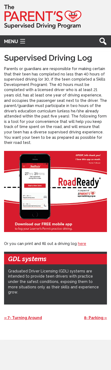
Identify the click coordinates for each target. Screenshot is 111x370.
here (82, 243)
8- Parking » (95, 318)
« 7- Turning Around (23, 318)
